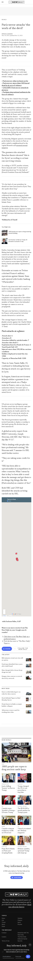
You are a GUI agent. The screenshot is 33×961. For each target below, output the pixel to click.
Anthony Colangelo (7, 33)
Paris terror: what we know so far (15, 81)
